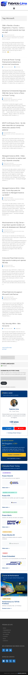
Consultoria (6, 632)
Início (4, 628)
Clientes (5, 636)
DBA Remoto (14, 99)
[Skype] (7, 660)
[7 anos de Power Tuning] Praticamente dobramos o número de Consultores (11, 62)
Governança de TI (6, 299)
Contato (5, 640)
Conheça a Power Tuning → (14, 432)
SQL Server (6, 634)
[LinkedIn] (10, 650)
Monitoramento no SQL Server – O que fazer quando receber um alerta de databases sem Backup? (14, 225)
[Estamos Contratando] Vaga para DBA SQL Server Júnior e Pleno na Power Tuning (14, 93)
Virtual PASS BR (6, 39)
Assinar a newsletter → (14, 454)
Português (4, 365)
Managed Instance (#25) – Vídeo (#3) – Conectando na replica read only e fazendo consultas (14, 158)
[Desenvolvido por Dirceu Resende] (22, 673)
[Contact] (3, 660)
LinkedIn (9, 428)
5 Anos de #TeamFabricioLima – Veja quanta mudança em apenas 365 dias (14, 260)
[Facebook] (3, 650)
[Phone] (10, 660)
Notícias (9, 37)
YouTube (21, 428)
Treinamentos (7, 630)
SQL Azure (4, 200)
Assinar (4, 383)
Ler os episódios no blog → (14, 458)
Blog (4, 638)
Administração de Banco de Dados (13, 36)
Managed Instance (6, 165)
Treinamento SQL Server (17, 37)
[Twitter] (7, 650)
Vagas (16, 100)
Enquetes (18, 328)
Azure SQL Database (9, 199)
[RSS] (13, 660)
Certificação (7, 99)
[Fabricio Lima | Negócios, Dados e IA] (14, 3)
